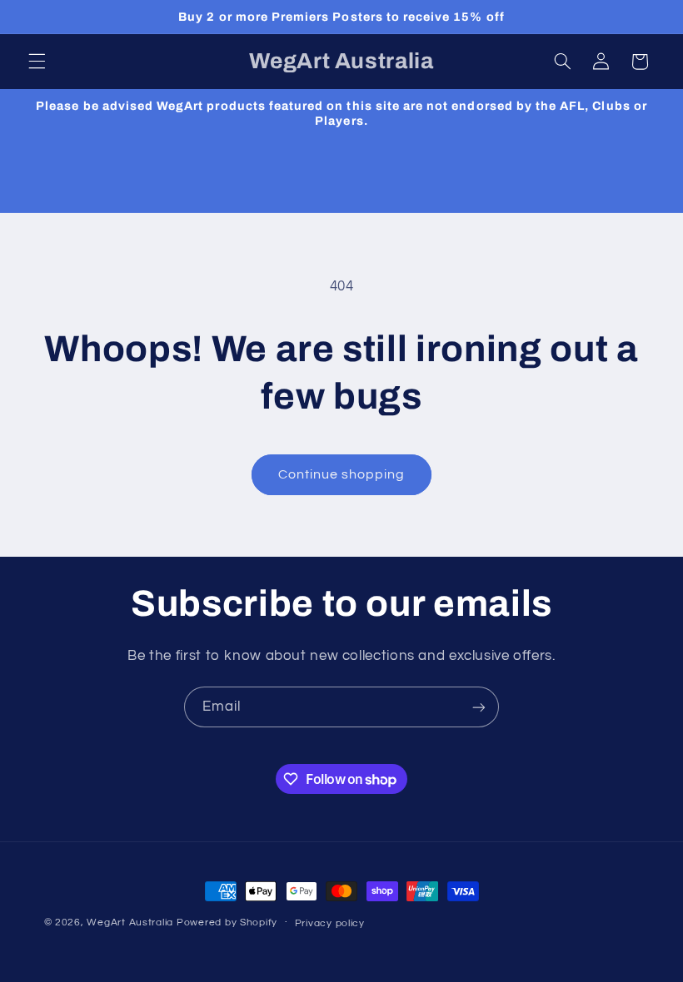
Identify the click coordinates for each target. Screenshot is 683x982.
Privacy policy (330, 923)
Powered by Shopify (227, 922)
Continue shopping (342, 474)
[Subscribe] (479, 707)
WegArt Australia (130, 922)
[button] (36, 61)
